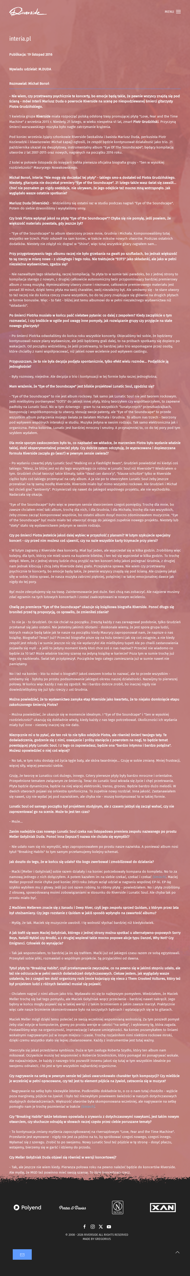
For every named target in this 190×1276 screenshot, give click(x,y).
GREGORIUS (103, 1239)
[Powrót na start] (28, 11)
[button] (173, 11)
